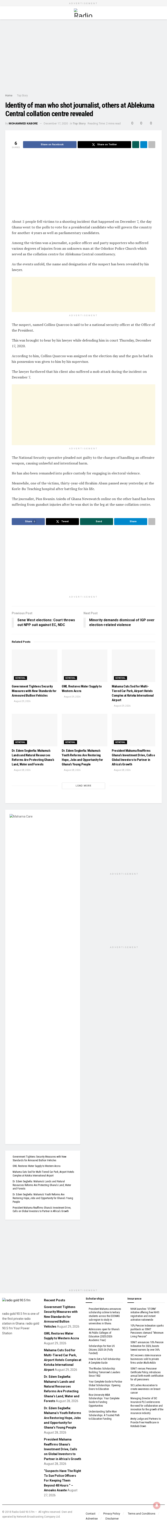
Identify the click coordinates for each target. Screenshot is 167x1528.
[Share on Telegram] (143, 144)
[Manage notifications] (156, 1505)
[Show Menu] (7, 12)
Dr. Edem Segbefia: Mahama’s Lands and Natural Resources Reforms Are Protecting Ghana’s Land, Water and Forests (42, 1185)
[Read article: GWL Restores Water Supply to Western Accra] (84, 665)
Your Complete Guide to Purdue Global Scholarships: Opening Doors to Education (105, 1385)
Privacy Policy (111, 1513)
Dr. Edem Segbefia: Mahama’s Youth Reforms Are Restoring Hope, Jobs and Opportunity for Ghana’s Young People (43, 1198)
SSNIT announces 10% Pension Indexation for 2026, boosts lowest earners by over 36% (147, 1346)
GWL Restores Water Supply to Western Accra (36, 1166)
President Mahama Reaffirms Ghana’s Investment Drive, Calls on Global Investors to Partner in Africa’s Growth (62, 1449)
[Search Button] (160, 12)
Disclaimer (112, 1518)
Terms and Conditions (141, 1513)
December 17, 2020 (56, 123)
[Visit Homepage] (83, 12)
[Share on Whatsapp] (135, 144)
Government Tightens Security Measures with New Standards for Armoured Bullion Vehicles (34, 690)
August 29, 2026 (21, 701)
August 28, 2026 (21, 770)
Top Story (22, 95)
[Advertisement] (83, 56)
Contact (90, 1513)
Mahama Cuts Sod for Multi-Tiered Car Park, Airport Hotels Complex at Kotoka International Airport (62, 1359)
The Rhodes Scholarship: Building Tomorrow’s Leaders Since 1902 (104, 1372)
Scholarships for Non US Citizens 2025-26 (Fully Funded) (102, 1350)
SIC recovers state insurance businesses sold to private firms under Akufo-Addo (145, 1359)
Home (8, 95)
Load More (83, 785)
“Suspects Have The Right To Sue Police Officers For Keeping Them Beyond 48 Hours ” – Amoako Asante (62, 1480)
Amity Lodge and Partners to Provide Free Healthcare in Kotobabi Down (145, 1422)
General (20, 678)
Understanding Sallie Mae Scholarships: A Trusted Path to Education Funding (104, 1415)
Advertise (92, 1518)
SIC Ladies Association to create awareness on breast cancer (145, 1389)
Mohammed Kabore (23, 123)
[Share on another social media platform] (151, 144)
